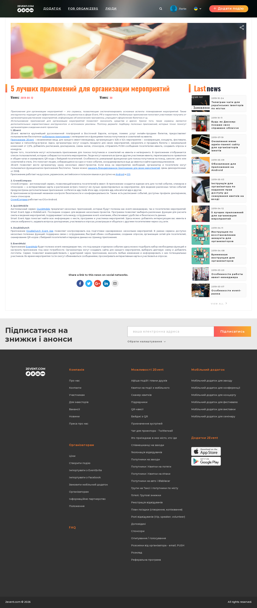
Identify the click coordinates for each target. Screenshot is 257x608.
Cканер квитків (141, 395)
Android (120, 174)
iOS (128, 174)
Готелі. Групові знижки (146, 495)
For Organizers (83, 8)
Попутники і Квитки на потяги (151, 466)
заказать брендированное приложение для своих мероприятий (124, 168)
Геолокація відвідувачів (146, 452)
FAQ (72, 527)
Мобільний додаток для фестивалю (214, 402)
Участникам (77, 395)
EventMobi (31, 246)
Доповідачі (138, 524)
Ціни (72, 456)
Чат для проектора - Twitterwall (152, 430)
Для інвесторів (78, 402)
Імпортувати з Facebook (85, 477)
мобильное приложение (56, 136)
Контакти (75, 387)
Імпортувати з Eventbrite (85, 470)
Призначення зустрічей (146, 423)
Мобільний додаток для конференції (215, 387)
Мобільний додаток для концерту (213, 395)
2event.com (13, 601)
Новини (74, 416)
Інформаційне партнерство (87, 499)
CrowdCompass (19, 199)
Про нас (74, 380)
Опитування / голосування (148, 538)
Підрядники (139, 402)
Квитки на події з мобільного (150, 387)
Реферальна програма (146, 559)
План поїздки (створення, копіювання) (156, 509)
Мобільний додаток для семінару (213, 416)
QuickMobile (43, 209)
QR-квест (137, 409)
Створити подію (79, 463)
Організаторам (79, 491)
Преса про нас (78, 423)
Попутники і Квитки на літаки (150, 473)
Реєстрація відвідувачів (147, 502)
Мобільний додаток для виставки (213, 409)
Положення (76, 506)
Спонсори (137, 531)
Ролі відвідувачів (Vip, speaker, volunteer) (158, 516)
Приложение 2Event (22, 139)
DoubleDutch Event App (39, 231)
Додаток (52, 8)
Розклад (136, 552)
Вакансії (74, 409)
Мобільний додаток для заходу (211, 380)
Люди (111, 8)
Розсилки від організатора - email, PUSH (157, 545)
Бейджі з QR (139, 416)
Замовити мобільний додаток (88, 484)
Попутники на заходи (145, 459)
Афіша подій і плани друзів (149, 380)
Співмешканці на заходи (147, 445)
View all (218, 304)
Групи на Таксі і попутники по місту (154, 488)
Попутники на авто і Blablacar (150, 481)
